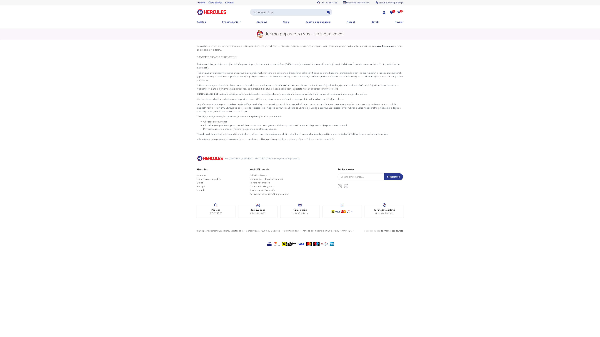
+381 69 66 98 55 (329, 2)
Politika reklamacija (260, 182)
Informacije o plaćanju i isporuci (266, 179)
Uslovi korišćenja (258, 175)
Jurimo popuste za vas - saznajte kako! (304, 34)
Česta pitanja (215, 2)
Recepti (351, 22)
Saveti (375, 22)
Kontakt (229, 2)
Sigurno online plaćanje (391, 2)
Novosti (399, 22)
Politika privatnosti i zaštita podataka (269, 194)
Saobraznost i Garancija (262, 190)
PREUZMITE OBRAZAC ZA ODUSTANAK (217, 57)
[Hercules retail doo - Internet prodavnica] (211, 11)
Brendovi (262, 22)
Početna (201, 22)
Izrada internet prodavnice (390, 231)
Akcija (286, 22)
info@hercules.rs (291, 231)
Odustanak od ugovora (262, 186)
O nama (201, 2)
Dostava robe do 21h (358, 2)
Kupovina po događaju (318, 22)
